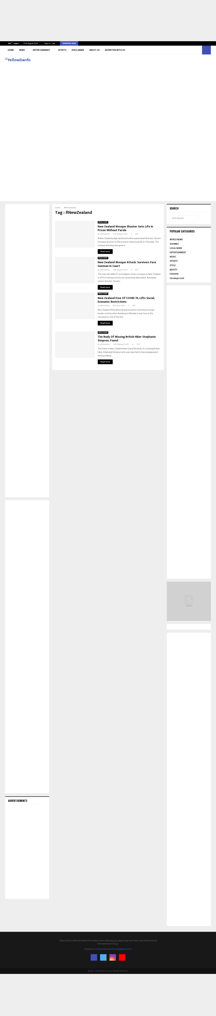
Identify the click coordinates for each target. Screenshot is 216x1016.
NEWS (22, 50)
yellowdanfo (105, 234)
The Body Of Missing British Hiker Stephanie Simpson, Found (127, 338)
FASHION (174, 274)
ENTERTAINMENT (41, 50)
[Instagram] (195, 50)
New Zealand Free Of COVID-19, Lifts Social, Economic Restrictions (126, 300)
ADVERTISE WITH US (115, 50)
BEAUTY (173, 269)
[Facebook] (189, 50)
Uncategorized (177, 278)
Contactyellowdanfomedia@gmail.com (113, 949)
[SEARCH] (205, 218)
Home (11, 50)
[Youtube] (199, 50)
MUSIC (173, 257)
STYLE (173, 265)
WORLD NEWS (103, 222)
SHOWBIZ (174, 244)
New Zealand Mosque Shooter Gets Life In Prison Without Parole (125, 228)
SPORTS (62, 50)
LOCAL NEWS (176, 248)
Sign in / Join (49, 43)
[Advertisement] (88, 20)
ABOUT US (94, 50)
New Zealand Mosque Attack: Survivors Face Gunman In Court (127, 264)
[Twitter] (192, 50)
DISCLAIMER (78, 50)
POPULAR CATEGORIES (182, 231)
